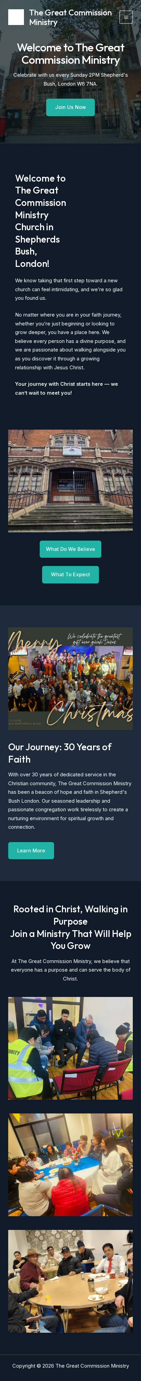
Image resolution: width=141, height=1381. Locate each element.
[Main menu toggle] (126, 17)
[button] (70, 574)
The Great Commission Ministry (70, 17)
